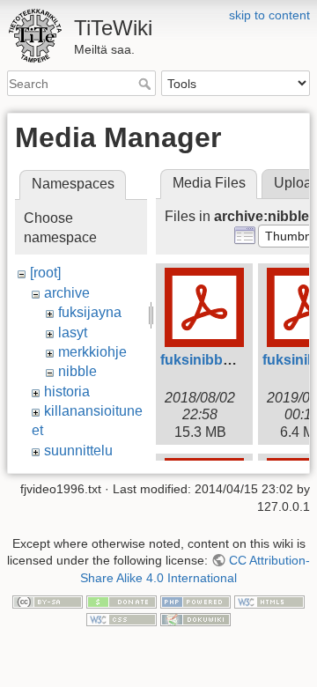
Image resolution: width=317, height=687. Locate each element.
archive (67, 292)
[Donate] (121, 602)
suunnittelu (78, 450)
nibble (77, 371)
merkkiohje (92, 351)
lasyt (72, 332)
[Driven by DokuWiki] (195, 618)
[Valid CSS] (121, 618)
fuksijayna (90, 312)
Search (146, 84)
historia (67, 391)
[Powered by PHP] (195, 602)
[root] (45, 272)
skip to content (269, 15)
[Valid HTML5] (269, 602)
